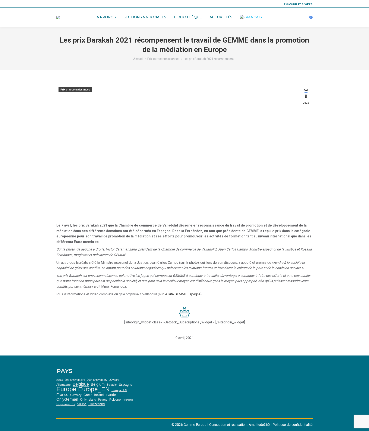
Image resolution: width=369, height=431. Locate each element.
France (62, 394)
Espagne (125, 384)
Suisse (81, 404)
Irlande (110, 395)
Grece (87, 395)
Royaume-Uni (65, 404)
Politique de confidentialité (292, 425)
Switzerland (96, 404)
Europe (66, 389)
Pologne (115, 399)
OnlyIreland (88, 399)
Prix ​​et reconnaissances (75, 89)
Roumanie (128, 399)
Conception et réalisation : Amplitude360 (239, 425)
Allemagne (63, 384)
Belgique (81, 384)
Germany (76, 395)
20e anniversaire (75, 379)
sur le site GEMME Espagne (180, 294)
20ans (59, 380)
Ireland (99, 395)
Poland (102, 399)
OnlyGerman (67, 399)
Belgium (98, 384)
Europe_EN (94, 389)
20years (114, 379)
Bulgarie (112, 384)
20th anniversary (97, 379)
